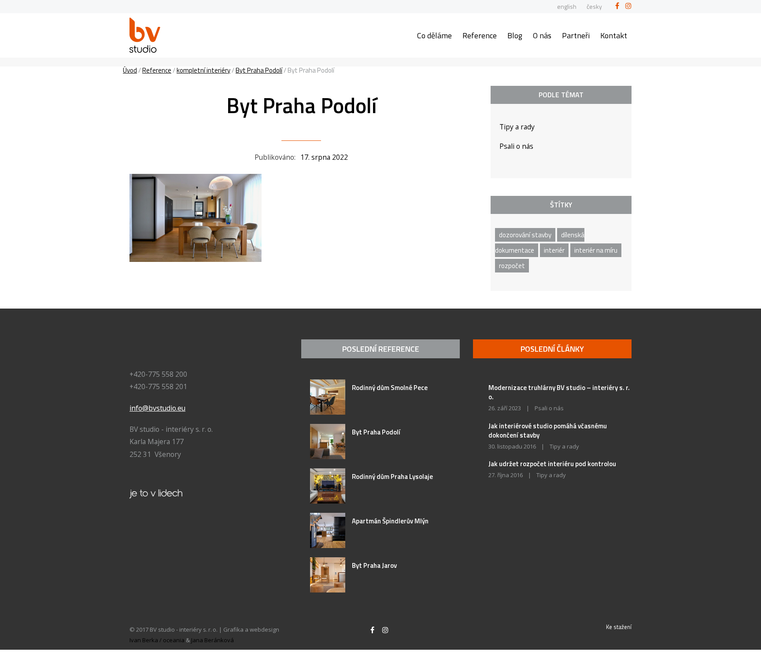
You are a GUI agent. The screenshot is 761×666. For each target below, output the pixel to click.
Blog (514, 35)
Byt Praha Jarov (374, 565)
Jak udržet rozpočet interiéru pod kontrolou (552, 464)
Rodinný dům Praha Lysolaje (392, 476)
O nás (542, 35)
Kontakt (613, 35)
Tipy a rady (517, 127)
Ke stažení (619, 626)
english (566, 6)
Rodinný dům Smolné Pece (390, 388)
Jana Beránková (212, 640)
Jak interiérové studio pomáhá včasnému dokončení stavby (547, 430)
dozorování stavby (525, 235)
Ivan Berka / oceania (157, 640)
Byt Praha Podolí (376, 432)
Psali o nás (516, 146)
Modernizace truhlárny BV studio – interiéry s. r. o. (559, 392)
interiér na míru (595, 250)
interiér (554, 250)
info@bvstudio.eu (157, 408)
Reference (479, 35)
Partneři (576, 35)
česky (594, 6)
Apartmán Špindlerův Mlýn (390, 521)
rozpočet (512, 266)
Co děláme (434, 35)
